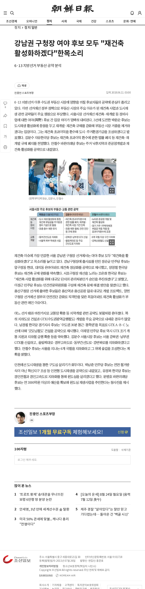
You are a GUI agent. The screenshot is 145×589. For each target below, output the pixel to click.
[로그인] (139, 13)
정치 (17, 27)
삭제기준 (126, 450)
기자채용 (56, 585)
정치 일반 (31, 27)
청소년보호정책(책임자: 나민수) (79, 566)
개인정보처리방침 (48, 566)
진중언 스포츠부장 (24, 93)
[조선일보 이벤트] (72, 432)
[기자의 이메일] (31, 421)
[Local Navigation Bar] (5, 13)
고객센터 (69, 585)
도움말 (114, 450)
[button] (5, 13)
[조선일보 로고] (72, 9)
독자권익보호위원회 (88, 585)
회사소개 (44, 585)
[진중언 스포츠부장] (20, 417)
